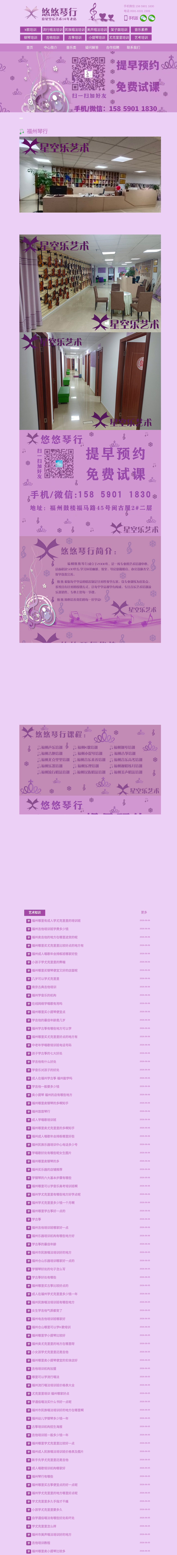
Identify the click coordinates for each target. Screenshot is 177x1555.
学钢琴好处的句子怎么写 (48, 1269)
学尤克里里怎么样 (44, 1526)
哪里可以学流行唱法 (45, 1377)
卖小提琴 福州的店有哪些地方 (52, 1095)
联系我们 (133, 47)
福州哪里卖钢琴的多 (45, 1161)
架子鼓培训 (119, 30)
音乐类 (71, 47)
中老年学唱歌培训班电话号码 (51, 1045)
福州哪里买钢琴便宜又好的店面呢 (55, 970)
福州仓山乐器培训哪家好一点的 (53, 1261)
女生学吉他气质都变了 (47, 1310)
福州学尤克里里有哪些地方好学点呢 (56, 1194)
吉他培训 (52, 37)
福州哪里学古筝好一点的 (48, 1211)
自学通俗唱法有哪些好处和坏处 (53, 1518)
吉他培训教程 (41, 1543)
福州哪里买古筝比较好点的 (50, 1285)
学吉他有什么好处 (44, 1061)
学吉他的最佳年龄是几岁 (48, 1020)
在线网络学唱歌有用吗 (47, 1003)
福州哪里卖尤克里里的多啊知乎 (53, 1128)
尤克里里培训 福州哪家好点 (50, 1393)
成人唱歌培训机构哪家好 (48, 1468)
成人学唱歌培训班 (44, 1120)
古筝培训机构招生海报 (47, 1426)
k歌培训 (30, 30)
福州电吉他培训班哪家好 (48, 1319)
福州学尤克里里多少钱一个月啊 (53, 1202)
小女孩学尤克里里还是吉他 (50, 1352)
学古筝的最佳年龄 (44, 1244)
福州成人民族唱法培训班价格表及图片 (58, 1451)
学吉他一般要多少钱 (45, 1086)
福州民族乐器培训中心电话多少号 (55, 1144)
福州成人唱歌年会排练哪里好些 (53, 1136)
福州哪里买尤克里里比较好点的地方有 (58, 945)
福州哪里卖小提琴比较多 (48, 1551)
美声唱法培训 (97, 30)
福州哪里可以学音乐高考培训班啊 (55, 1186)
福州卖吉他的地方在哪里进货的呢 (55, 937)
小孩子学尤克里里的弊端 (48, 962)
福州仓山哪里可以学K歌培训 (51, 1327)
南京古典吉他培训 (44, 987)
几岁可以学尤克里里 (45, 978)
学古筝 (36, 1219)
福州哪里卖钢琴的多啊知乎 (50, 1103)
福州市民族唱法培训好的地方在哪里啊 (58, 1410)
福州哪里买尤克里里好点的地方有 (55, 1037)
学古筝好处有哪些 (44, 1277)
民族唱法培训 (75, 30)
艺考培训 (141, 37)
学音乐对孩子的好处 (45, 1070)
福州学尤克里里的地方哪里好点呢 (55, 1493)
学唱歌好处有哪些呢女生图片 (51, 1153)
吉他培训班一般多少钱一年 (50, 1435)
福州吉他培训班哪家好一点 (50, 1227)
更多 (144, 912)
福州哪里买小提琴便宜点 (48, 1012)
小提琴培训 (97, 37)
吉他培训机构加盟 (44, 1368)
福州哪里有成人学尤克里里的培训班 (56, 920)
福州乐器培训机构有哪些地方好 (53, 1236)
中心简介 (50, 47)
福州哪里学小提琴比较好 (48, 1335)
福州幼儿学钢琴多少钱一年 (50, 1418)
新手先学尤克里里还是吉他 (50, 1460)
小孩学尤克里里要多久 (47, 1509)
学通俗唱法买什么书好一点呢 (51, 1402)
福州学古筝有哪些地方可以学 (51, 1028)
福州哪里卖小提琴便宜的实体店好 (55, 1360)
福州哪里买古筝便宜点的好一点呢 (55, 1485)
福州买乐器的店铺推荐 (47, 1169)
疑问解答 (92, 47)
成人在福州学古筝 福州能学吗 (52, 1078)
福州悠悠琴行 (41, 1111)
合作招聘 (112, 47)
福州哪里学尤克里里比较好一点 (53, 1443)
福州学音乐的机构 (44, 995)
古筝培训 (74, 37)
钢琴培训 (30, 37)
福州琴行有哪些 (42, 1476)
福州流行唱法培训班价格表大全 (53, 1385)
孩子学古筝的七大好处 (47, 1053)
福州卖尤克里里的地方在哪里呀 (53, 1344)
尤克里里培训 (119, 37)
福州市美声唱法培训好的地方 (51, 1534)
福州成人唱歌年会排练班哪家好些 (55, 954)
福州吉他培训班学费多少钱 (50, 929)
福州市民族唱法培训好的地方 (51, 1252)
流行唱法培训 (53, 30)
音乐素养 (141, 30)
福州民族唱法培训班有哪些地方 (53, 1302)
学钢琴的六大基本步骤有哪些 (51, 1178)
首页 (29, 47)
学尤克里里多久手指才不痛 (50, 1501)
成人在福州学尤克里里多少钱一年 (55, 1294)
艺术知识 (35, 912)
